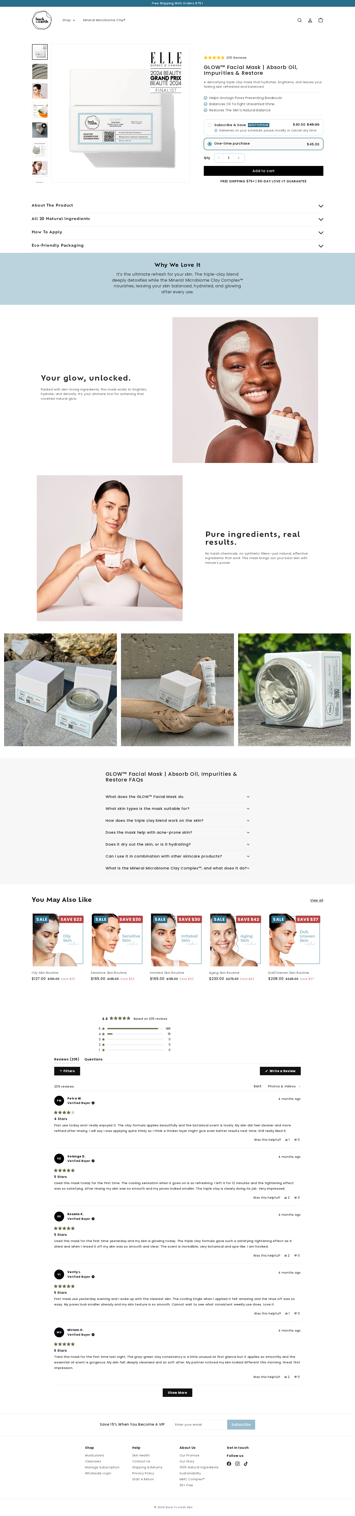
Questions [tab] (93, 1060)
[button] (225, 57)
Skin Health (141, 1455)
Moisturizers (94, 1455)
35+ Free (186, 1485)
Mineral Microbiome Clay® (104, 20)
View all (316, 900)
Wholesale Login (98, 1473)
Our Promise (189, 1455)
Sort (258, 1086)
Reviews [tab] (67, 1060)
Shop (67, 20)
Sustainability (190, 1473)
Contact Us (141, 1461)
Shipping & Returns (147, 1467)
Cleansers (93, 1461)
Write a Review (285, 1072)
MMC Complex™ (192, 1479)
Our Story (187, 1461)
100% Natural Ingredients (199, 1467)
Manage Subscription (102, 1467)
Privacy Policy (143, 1473)
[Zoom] (120, 113)
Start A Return (143, 1479)
